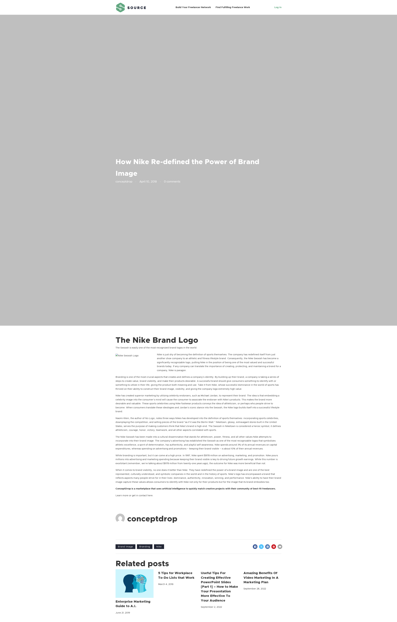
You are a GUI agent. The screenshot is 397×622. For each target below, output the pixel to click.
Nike (159, 547)
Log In (277, 7)
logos (180, 348)
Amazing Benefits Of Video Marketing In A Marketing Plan (261, 577)
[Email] (280, 546)
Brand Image (125, 547)
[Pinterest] (273, 546)
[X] (261, 546)
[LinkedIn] (267, 546)
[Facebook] (255, 546)
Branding (144, 547)
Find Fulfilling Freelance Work (233, 7)
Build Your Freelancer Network (193, 7)
